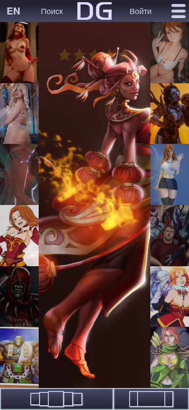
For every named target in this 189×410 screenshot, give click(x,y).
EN (13, 11)
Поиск (52, 10)
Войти (141, 10)
